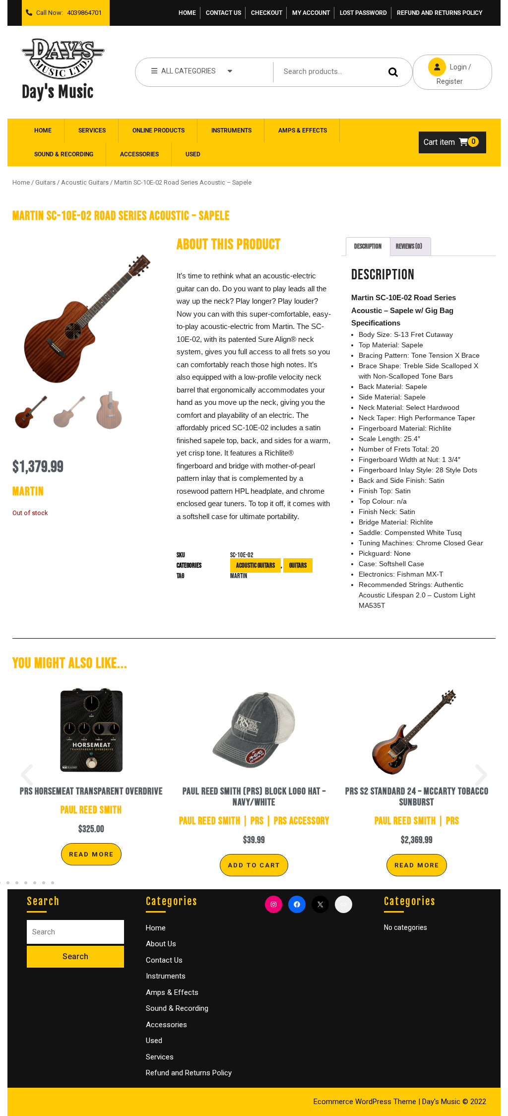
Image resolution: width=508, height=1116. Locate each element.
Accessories (139, 154)
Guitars (45, 182)
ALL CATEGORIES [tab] (188, 71)
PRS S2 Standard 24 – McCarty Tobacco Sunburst (417, 797)
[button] (26, 775)
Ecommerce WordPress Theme (365, 1101)
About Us (161, 943)
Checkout (266, 12)
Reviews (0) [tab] (409, 246)
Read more (91, 854)
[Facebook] (297, 904)
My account (311, 12)
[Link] (343, 904)
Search (394, 72)
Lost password (363, 12)
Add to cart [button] (254, 865)
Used (193, 154)
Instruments (231, 130)
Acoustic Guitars (85, 182)
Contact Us (223, 12)
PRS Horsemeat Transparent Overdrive (91, 791)
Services (92, 130)
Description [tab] (367, 246)
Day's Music (58, 92)
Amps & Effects (302, 130)
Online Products (158, 130)
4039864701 (82, 10)
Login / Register (442, 70)
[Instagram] (273, 904)
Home (187, 12)
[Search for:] (75, 932)
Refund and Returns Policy (439, 12)
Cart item (439, 142)
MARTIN (238, 576)
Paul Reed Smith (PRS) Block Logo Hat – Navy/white (254, 797)
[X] (320, 904)
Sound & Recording (63, 154)
